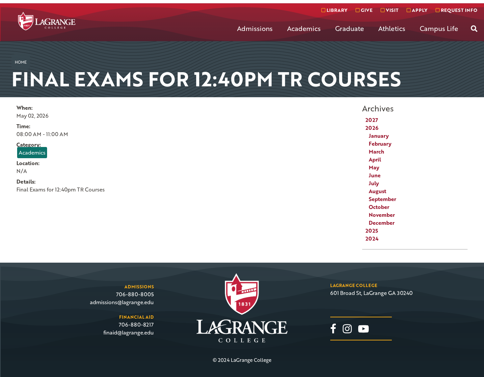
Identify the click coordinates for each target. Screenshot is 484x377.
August (377, 191)
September (382, 199)
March (376, 152)
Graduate (349, 28)
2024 (372, 239)
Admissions (255, 28)
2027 (371, 120)
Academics (304, 28)
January (379, 136)
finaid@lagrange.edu (128, 332)
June (375, 175)
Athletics (391, 28)
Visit (391, 10)
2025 (371, 231)
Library (336, 10)
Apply (419, 10)
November (382, 215)
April (375, 159)
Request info (458, 10)
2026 (371, 128)
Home (21, 62)
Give (366, 10)
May (374, 167)
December (381, 223)
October (379, 207)
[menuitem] (255, 33)
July (374, 183)
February (380, 144)
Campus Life (439, 28)
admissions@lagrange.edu (122, 302)
